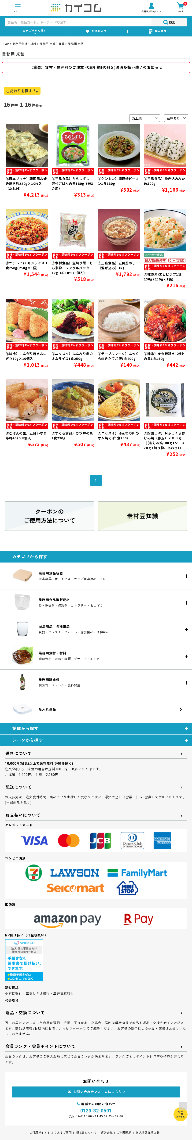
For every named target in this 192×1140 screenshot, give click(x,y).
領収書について (86, 1132)
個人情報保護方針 (148, 1132)
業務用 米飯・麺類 (52, 44)
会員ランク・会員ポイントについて (40, 1046)
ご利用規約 (124, 1132)
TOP (6, 44)
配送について (18, 787)
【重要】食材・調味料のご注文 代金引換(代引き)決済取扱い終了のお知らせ (95, 67)
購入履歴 (161, 31)
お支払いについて (23, 815)
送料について (18, 753)
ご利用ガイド (38, 1132)
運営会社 (107, 1132)
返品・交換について (25, 1012)
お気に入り (99, 31)
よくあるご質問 (61, 1132)
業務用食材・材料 (24, 44)
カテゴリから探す (35, 30)
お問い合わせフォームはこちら (98, 1092)
